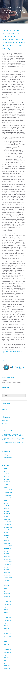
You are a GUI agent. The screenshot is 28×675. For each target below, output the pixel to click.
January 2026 (7, 487)
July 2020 (6, 609)
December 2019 (8, 615)
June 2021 (6, 585)
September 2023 (8, 548)
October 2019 (7, 617)
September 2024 (8, 527)
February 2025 (7, 516)
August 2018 (7, 641)
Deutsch (4, 409)
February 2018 (7, 647)
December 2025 (8, 490)
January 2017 (7, 668)
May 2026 (6, 476)
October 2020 (7, 601)
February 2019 (7, 633)
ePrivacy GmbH (18, 351)
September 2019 (8, 620)
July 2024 (6, 532)
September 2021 (8, 583)
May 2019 (6, 628)
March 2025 (7, 514)
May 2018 (6, 644)
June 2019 (6, 625)
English (4, 407)
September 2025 (8, 498)
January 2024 (7, 543)
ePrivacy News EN (9, 353)
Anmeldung (5, 423)
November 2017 (8, 649)
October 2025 (7, 495)
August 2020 (7, 607)
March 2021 (7, 593)
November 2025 (8, 492)
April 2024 (6, 538)
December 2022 (8, 561)
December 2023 (8, 545)
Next (22, 360)
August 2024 (7, 530)
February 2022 (7, 575)
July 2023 (6, 551)
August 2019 (7, 623)
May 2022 (6, 569)
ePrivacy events (8, 455)
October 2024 (7, 524)
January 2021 (7, 596)
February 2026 (7, 484)
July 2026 (6, 471)
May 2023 (6, 553)
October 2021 (7, 580)
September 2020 (8, 604)
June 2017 (6, 657)
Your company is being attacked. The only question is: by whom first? (13, 443)
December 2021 (8, 577)
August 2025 (7, 500)
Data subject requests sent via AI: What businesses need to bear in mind (13, 439)
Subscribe (5, 420)
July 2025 (6, 503)
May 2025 (6, 508)
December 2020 (8, 599)
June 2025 (6, 506)
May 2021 (6, 588)
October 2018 (7, 639)
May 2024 (6, 535)
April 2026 (6, 479)
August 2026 (7, 468)
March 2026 (7, 482)
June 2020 (6, 612)
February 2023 (7, 559)
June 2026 (6, 474)
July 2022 (6, 567)
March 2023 (7, 556)
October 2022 (7, 564)
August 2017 (7, 655)
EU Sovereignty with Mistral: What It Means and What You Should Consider (12, 434)
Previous (6, 360)
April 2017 (6, 663)
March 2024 (7, 540)
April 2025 (6, 511)
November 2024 (8, 522)
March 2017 (7, 665)
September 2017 (8, 652)
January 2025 (7, 519)
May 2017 (6, 660)
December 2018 (8, 636)
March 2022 (7, 572)
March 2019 (7, 631)
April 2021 (6, 591)
